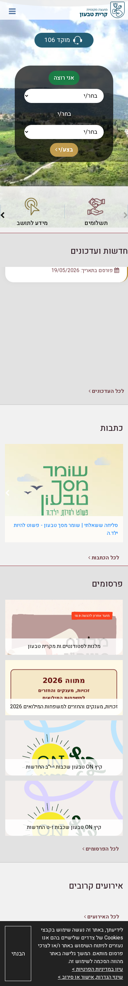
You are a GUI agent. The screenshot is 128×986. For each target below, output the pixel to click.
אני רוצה (64, 77)
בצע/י (65, 150)
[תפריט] (12, 11)
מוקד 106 (58, 40)
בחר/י (64, 114)
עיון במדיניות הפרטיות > (97, 969)
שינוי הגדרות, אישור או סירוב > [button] (90, 977)
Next (2, 216)
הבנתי (18, 953)
